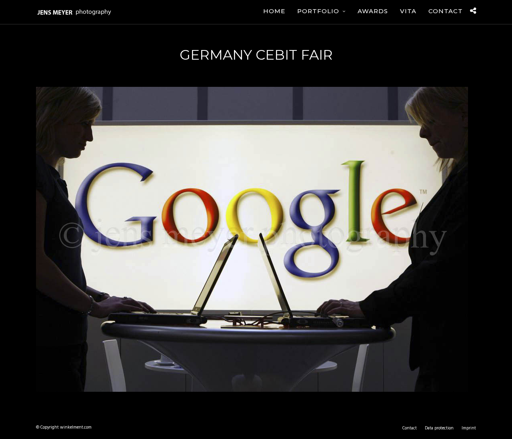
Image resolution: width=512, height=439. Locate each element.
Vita (408, 11)
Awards (373, 11)
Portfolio (318, 11)
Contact (445, 11)
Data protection (439, 428)
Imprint (469, 428)
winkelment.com (76, 427)
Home (274, 11)
